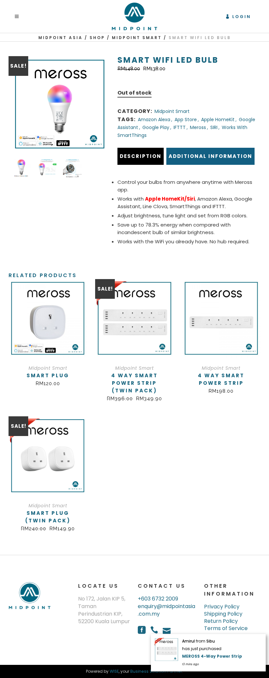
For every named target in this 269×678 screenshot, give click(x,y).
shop (97, 37)
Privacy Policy (221, 606)
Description (140, 156)
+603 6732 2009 (158, 598)
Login (241, 16)
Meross (198, 127)
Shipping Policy (223, 614)
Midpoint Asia (60, 37)
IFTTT (180, 127)
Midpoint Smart (137, 37)
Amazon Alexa (154, 119)
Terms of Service (226, 628)
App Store (186, 119)
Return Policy (221, 621)
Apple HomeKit (218, 119)
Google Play (155, 127)
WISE (114, 671)
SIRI (213, 127)
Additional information (210, 156)
